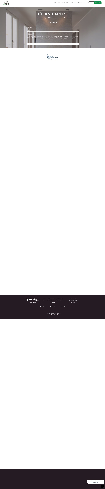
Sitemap (53, 302)
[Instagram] (71, 302)
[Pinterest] (76, 302)
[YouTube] (73, 302)
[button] (59, 2)
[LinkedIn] (74, 302)
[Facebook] (69, 302)
